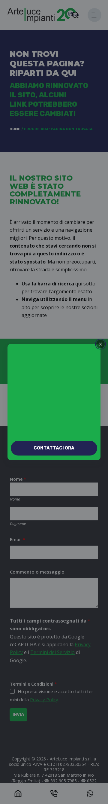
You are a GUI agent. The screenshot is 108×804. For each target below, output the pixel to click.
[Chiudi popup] (100, 344)
